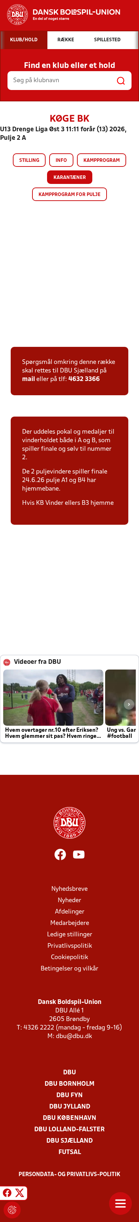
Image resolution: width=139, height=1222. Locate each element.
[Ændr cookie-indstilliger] (12, 1209)
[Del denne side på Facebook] (7, 1194)
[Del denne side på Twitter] (19, 1194)
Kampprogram (101, 160)
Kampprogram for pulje (69, 194)
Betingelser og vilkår (69, 969)
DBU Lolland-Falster (69, 1130)
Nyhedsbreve (69, 889)
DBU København (69, 1118)
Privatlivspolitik (69, 946)
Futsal (69, 1152)
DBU (69, 1073)
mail (28, 379)
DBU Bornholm (69, 1084)
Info (61, 160)
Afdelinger (69, 912)
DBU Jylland (69, 1107)
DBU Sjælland (69, 1141)
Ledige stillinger (69, 935)
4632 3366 (84, 379)
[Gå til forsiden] (60, 14)
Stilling (29, 160)
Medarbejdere (69, 923)
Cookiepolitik (69, 957)
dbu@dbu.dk (74, 1036)
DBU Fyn (69, 1096)
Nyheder (69, 901)
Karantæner (69, 177)
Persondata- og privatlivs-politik (69, 1174)
